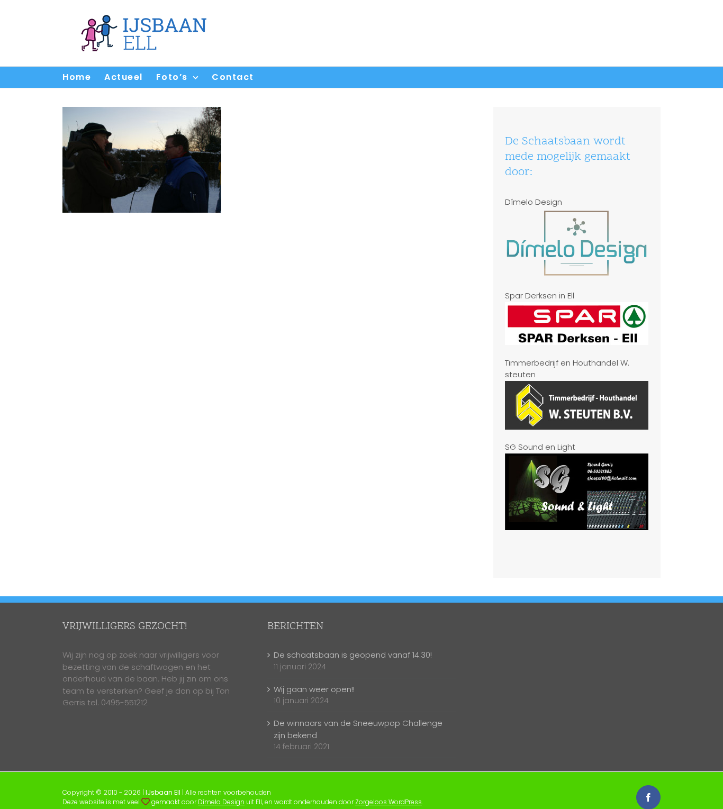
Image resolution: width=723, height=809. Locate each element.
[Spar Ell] (576, 307)
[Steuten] (576, 386)
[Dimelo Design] (145, 801)
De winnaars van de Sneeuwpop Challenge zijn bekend (358, 729)
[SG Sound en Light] (576, 459)
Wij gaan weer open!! (314, 689)
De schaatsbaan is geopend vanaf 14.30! (353, 654)
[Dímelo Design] (576, 213)
